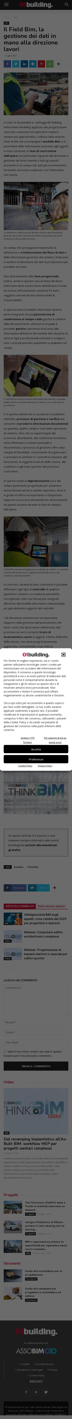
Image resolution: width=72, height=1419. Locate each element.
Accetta (36, 749)
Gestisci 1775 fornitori (28, 740)
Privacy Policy (45, 765)
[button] (63, 655)
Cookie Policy (25, 765)
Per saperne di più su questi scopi (55, 740)
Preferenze (36, 759)
